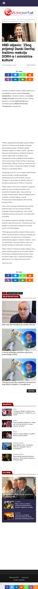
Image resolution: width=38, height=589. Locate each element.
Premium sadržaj (11, 19)
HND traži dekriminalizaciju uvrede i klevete (18, 325)
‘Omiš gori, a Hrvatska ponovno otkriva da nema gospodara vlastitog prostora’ (24, 516)
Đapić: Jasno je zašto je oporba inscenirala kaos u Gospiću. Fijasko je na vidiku (24, 505)
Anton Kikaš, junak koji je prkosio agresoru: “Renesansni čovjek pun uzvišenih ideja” (24, 458)
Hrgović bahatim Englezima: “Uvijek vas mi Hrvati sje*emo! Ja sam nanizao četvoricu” (24, 424)
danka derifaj (12, 293)
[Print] (29, 79)
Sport (15, 409)
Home (3, 19)
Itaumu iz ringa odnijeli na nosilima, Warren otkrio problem (24, 434)
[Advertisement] (19, 124)
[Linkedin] (15, 79)
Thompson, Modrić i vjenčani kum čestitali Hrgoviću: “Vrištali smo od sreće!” (24, 413)
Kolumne (18, 501)
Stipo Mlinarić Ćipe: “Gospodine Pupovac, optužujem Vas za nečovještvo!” (23, 446)
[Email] (22, 79)
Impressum (25, 577)
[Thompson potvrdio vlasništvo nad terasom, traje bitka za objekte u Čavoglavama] (19, 369)
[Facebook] (8, 75)
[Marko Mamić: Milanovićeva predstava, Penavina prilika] (19, 488)
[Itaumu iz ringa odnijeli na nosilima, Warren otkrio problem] (7, 435)
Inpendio (22, 580)
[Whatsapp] (22, 75)
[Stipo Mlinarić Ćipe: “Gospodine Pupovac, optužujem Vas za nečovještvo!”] (7, 446)
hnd (20, 293)
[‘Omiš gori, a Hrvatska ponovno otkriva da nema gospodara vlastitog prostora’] (9, 516)
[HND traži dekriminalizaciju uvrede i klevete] (19, 312)
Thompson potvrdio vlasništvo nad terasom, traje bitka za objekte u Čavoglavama (19, 383)
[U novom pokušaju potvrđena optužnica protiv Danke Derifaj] (19, 340)
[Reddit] (29, 75)
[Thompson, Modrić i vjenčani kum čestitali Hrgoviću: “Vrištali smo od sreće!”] (7, 412)
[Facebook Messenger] (15, 75)
